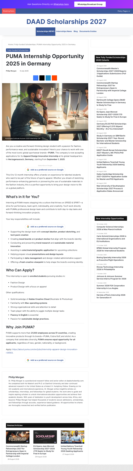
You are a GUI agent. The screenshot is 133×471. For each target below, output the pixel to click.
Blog (76, 31)
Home (10, 44)
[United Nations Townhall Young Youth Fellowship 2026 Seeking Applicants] (72, 437)
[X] (42, 78)
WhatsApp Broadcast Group (90, 4)
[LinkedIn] (48, 78)
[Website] (10, 409)
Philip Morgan (11, 71)
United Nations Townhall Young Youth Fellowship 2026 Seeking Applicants (72, 448)
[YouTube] (22, 409)
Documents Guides (88, 31)
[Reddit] (54, 78)
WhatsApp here (61, 4)
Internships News (64, 31)
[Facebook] (35, 78)
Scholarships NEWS (45, 31)
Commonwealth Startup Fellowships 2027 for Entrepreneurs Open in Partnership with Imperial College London (17, 451)
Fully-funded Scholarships (25, 44)
